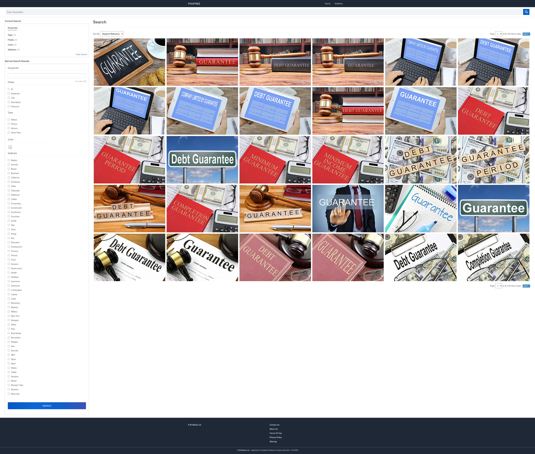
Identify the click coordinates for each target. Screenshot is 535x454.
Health (14, 272)
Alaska (14, 160)
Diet (12, 225)
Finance (14, 251)
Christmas (15, 181)
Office (13, 324)
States (14, 367)
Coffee (14, 199)
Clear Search (81, 54)
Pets (13, 328)
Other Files (16, 132)
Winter (14, 380)
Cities (13, 186)
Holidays (15, 277)
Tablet (13, 372)
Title (13, 97)
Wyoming (15, 393)
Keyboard (15, 285)
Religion (14, 341)
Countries (15, 216)
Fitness (14, 255)
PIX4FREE (194, 3)
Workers (14, 389)
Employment (16, 246)
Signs (13, 359)
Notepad (15, 320)
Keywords (15, 93)
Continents (15, 212)
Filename (15, 106)
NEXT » (526, 34)
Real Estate (16, 333)
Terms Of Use (276, 433)
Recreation (16, 337)
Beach (14, 168)
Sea (12, 346)
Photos (14, 123)
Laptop (14, 294)
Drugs (13, 233)
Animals (14, 164)
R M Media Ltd (194, 424)
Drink (13, 229)
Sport (13, 363)
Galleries (339, 3)
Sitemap (273, 441)
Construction (16, 207)
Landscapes (16, 290)
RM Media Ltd (244, 450)
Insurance (15, 281)
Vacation (15, 376)
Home (327, 3)
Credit (13, 220)
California (15, 177)
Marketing (15, 303)
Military (14, 311)
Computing (16, 203)
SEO (13, 354)
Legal (13, 298)
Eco (12, 238)
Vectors (14, 128)
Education (15, 242)
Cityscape (15, 190)
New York (15, 315)
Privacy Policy (276, 437)
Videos (14, 119)
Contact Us (274, 424)
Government (16, 268)
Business (15, 173)
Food (13, 259)
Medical (14, 307)
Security (14, 350)
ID (12, 89)
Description (16, 102)
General (14, 264)
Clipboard (15, 194)
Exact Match (79, 81)
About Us (274, 428)
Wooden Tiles (17, 385)
